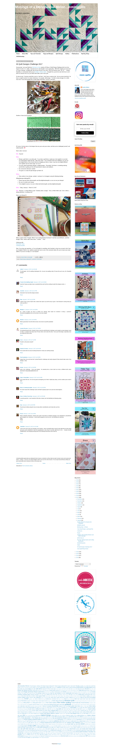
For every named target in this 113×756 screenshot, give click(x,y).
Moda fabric (77, 711)
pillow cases (77, 716)
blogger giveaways (29, 691)
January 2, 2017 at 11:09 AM (40, 282)
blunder (45, 691)
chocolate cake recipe (85, 693)
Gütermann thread (33, 706)
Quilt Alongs (59, 53)
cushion (19, 697)
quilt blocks (34, 259)
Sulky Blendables (65, 728)
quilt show (47, 721)
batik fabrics (39, 688)
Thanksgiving (20, 731)
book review (60, 691)
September (80, 505)
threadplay (70, 731)
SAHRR (83, 724)
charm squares (75, 693)
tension (84, 730)
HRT (35, 707)
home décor (20, 707)
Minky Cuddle (71, 711)
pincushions (85, 716)
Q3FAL (46, 719)
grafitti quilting (62, 704)
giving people (46, 704)
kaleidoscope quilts (91, 707)
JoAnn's (86, 707)
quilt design (39, 259)
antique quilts (48, 687)
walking (85, 734)
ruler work (78, 724)
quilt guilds (93, 719)
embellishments (48, 698)
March (78, 516)
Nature (48, 713)
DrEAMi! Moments (81, 543)
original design (46, 715)
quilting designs (82, 721)
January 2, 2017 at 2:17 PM (31, 290)
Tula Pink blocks (69, 733)
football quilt (43, 702)
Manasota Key (61, 710)
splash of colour (60, 727)
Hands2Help (55, 706)
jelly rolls (82, 707)
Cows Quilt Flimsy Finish (82, 548)
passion (85, 715)
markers (78, 710)
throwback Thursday (87, 731)
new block (68, 713)
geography (41, 704)
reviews (22, 724)
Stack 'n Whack (77, 727)
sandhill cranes (88, 724)
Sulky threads (72, 728)
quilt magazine (23, 721)
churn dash (41, 694)
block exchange (62, 690)
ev (67, 699)
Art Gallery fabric (64, 687)
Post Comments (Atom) (27, 465)
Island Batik (73, 707)
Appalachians (54, 687)
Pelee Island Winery (42, 716)
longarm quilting (91, 709)
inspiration (64, 707)
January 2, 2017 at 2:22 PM (29, 299)
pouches (69, 718)
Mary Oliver (89, 710)
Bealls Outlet (65, 688)
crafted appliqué (38, 695)
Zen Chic (39, 737)
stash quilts (31, 728)
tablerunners (54, 730)
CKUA (45, 694)
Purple (78, 533)
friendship (86, 702)
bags (29, 688)
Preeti (21, 413)
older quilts (20, 715)
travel (37, 733)
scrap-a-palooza (40, 726)
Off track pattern (92, 713)
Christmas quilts (26, 694)
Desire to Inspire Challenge (67, 697)
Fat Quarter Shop (34, 700)
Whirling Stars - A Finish (82, 527)
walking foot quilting (91, 734)
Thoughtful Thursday (54, 731)
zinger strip (44, 737)
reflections (93, 722)
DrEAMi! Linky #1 (81, 525)
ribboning (25, 724)
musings (35, 713)
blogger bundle (20, 691)
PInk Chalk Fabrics (91, 716)
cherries (79, 693)
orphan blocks (54, 715)
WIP (87, 736)
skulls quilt (35, 727)
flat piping (21, 702)
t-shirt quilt (49, 730)
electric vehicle (38, 698)
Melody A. (22, 309)
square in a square (70, 727)
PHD (56, 716)
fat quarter (28, 700)
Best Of (37, 690)
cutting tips (38, 697)
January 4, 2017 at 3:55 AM (39, 396)
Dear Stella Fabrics (52, 697)
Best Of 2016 (42, 690)
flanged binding (82, 700)
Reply (21, 277)
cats (51, 693)
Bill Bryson (47, 690)
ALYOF (19, 687)
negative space (63, 713)
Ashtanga (74, 687)
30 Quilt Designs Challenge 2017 (84, 546)
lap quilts (58, 709)
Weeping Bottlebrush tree (55, 736)
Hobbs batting (92, 706)
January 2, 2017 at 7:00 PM (34, 328)
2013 (77, 557)
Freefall (73, 702)
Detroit (74, 697)
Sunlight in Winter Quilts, (41, 72)
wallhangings (21, 736)
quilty (37, 722)
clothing (48, 694)
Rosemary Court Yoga (62, 724)
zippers (47, 737)
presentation (80, 718)
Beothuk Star (20, 690)
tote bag (34, 733)
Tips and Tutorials (35, 53)
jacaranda (78, 707)
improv (45, 707)
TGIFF (94, 730)
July (78, 508)
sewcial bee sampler (77, 725)
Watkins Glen (37, 736)
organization (37, 715)
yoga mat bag (35, 737)
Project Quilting (28, 719)
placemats (27, 718)
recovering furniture (87, 722)
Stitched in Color (36, 67)
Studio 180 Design (58, 728)
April (78, 514)
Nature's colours (55, 713)
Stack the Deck (91, 727)
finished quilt (62, 700)
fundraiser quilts (92, 702)
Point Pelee (50, 718)
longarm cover (85, 709)
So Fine (49, 727)
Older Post (68, 463)
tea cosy (69, 730)
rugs (74, 724)
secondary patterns (57, 725)
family (24, 700)
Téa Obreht (74, 730)
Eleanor (22, 319)
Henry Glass (77, 706)
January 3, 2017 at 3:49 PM (30, 367)
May (78, 512)
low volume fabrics (28, 710)
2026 (77, 480)
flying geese (36, 702)
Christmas (20, 694)
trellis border (50, 733)
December (79, 499)
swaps (26, 730)
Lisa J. (21, 340)
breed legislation (84, 691)
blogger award (92, 690)
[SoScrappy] (85, 628)
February (79, 518)
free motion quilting (64, 702)
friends (82, 702)
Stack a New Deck (83, 727)
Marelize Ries (66, 710)
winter (84, 736)
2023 (77, 485)
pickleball (67, 716)
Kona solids (42, 709)
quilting (77, 721)
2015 (77, 553)
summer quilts (79, 728)
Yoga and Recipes (48, 53)
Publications (75, 53)
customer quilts (32, 697)
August (79, 506)
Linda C (22, 269)
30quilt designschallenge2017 (26, 259)
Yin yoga (28, 737)
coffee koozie (65, 694)
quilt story (51, 721)
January (79, 520)
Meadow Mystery (24, 711)
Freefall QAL (78, 702)
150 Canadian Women (23, 686)
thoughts (60, 731)
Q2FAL (43, 719)
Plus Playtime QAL (36, 718)
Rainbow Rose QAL (62, 722)
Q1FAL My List (80, 538)
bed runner (82, 688)
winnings (81, 736)
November (79, 501)
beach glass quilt (59, 688)
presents (85, 718)
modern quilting (83, 711)
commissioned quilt (88, 694)
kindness (33, 709)
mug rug (24, 713)
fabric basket (80, 698)
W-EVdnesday (20, 56)
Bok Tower (49, 691)
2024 (77, 483)
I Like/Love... (80, 531)
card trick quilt (34, 693)
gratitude (68, 704)
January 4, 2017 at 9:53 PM (29, 405)
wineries (75, 736)
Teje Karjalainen (24, 357)
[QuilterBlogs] (81, 659)
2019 (77, 493)
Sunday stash (85, 728)
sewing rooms (92, 725)
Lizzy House (73, 709)
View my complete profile (80, 98)
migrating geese (45, 711)
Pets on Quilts (51, 716)
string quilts (47, 728)
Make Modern (48, 710)
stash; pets (36, 728)
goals (57, 704)
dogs (81, 697)
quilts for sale (33, 722)
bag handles (20, 688)
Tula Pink (64, 733)
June (78, 510)
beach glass (53, 688)
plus (31, 718)
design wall (59, 697)
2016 (77, 551)
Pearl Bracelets (35, 716)
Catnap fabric (47, 693)
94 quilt (77, 686)
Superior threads (21, 730)
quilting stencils (25, 722)
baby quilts (89, 687)
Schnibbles (93, 724)
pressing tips (89, 718)
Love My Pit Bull (21, 710)
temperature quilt (79, 730)
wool (89, 736)
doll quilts (85, 697)
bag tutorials (25, 688)
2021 (77, 489)
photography (59, 716)
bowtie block (69, 691)
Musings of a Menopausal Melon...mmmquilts (50, 7)
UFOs (28, 734)
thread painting (65, 731)
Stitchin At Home (24, 348)
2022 (77, 487)
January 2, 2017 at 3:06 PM (30, 319)
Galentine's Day (26, 704)
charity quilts (68, 693)
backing (93, 687)
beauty (74, 688)
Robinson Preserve (38, 724)
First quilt (76, 700)
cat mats (39, 693)
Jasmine (22, 290)
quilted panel (73, 721)
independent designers (56, 707)
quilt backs (69, 719)
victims (38, 734)
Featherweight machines (43, 700)
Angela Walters (43, 687)
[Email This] (35, 257)
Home (18, 53)
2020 (77, 491)
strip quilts (52, 728)
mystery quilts (43, 713)
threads (74, 731)
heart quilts (71, 706)
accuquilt (81, 685)
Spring (64, 727)
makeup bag (54, 710)
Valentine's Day (33, 734)
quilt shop (43, 721)
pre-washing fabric (74, 718)
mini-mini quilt (63, 711)
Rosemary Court (55, 724)
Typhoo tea (24, 734)
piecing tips (71, 716)
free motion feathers (51, 702)
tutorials (20, 734)
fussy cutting (20, 704)
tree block (41, 733)
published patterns (37, 719)
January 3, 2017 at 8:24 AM (35, 348)
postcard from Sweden (62, 718)
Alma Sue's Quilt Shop (90, 685)
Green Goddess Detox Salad (77, 704)
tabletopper (59, 730)
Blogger (59, 743)
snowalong (45, 727)
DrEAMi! (26, 699)
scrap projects (24, 726)
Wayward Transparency (45, 736)
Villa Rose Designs (44, 734)
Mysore (38, 713)
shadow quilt (20, 727)
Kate (21, 405)
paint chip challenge (62, 715)
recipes (81, 722)
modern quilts (89, 712)
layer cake (64, 709)
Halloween (44, 706)
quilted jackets (68, 721)
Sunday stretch (92, 728)
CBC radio (54, 693)
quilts (29, 722)
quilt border (84, 719)
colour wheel (75, 694)
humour (38, 707)
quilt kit (19, 721)
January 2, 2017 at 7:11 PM (30, 340)
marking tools (83, 710)
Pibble (63, 716)
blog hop (81, 690)
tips (22, 733)
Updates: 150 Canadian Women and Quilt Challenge (85, 535)
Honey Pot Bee (26, 707)
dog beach (78, 697)
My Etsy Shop (85, 53)
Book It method (55, 691)
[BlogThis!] (37, 257)
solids (52, 727)
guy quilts (39, 706)
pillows (81, 716)
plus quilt (43, 718)
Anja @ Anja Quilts (24, 377)
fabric (76, 699)
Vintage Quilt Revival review (53, 734)
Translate (86, 566)
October (79, 503)
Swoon (45, 730)
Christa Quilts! (92, 693)
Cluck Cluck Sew (53, 694)
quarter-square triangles (52, 719)
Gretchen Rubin (86, 704)
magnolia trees (42, 710)
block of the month (69, 690)
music (32, 713)
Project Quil (21, 719)
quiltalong (56, 721)
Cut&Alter (22, 426)
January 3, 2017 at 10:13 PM (35, 377)
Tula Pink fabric (76, 733)
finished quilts (70, 700)
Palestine (75, 715)
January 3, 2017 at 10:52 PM (39, 387)
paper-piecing (80, 715)
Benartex (87, 688)
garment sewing (36, 704)
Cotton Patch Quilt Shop (26, 695)
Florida (31, 702)
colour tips (70, 694)
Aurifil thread (79, 687)
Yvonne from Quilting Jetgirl (26, 282)
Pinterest (19, 718)
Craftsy (43, 696)
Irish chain (68, 707)
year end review (22, 737)
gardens (30, 704)
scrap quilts (32, 726)
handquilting (49, 706)
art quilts (70, 687)
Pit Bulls (23, 718)
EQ (57, 698)
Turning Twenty (83, 733)
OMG (23, 715)
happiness (61, 706)
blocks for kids (76, 690)
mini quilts (51, 712)
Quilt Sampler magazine (36, 721)
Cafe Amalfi (89, 691)
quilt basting (74, 719)
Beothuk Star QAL (28, 690)
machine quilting (35, 710)
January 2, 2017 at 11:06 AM (30, 269)
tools (31, 733)
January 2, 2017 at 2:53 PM (31, 309)
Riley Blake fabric (31, 724)
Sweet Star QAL (40, 730)
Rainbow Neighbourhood (46, 722)
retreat (19, 724)
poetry (46, 718)
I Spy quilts (42, 707)
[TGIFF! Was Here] (85, 674)
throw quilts (79, 731)
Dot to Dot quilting (91, 697)
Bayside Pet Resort (47, 688)
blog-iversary (86, 690)
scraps (47, 726)
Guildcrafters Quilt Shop (25, 706)
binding (50, 690)
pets (47, 716)
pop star (54, 718)
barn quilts (33, 688)
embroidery (54, 698)
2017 (77, 497)
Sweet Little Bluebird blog (32, 730)
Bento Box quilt (92, 688)
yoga (31, 737)
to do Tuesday (27, 733)
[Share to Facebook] (40, 257)
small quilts (39, 727)
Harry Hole (65, 706)
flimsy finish (27, 702)
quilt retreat (29, 721)
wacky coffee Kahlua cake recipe (77, 734)
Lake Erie (49, 709)
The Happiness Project (27, 731)
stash (27, 728)
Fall (22, 700)
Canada (93, 691)
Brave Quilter (77, 691)
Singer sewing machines (28, 727)
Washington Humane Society (29, 736)
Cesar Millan (63, 693)
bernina (34, 690)
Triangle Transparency (57, 733)
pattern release (91, 715)
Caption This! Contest (27, 693)
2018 (77, 495)
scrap (19, 725)
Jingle (78, 544)
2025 (77, 482)
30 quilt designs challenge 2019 (36, 685)
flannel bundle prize (89, 700)
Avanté (84, 687)
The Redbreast (40, 731)
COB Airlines (59, 694)
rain (39, 722)
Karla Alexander (21, 709)
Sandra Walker (85, 87)
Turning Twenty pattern (90, 733)
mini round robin (57, 711)
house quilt (31, 707)
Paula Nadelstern (27, 716)
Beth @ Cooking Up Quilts (26, 387)
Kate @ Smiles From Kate (26, 396)
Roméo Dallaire (48, 724)
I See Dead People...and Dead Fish (85, 529)
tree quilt (45, 733)
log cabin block (79, 709)
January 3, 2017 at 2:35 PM (34, 357)
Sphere (55, 727)
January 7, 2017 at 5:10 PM (29, 413)
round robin (70, 724)
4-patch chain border (71, 685)
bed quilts (78, 688)
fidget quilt (50, 700)
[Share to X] (39, 257)
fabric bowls (85, 698)
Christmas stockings (34, 694)
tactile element (64, 730)
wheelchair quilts (64, 736)
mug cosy (20, 713)
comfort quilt (81, 694)
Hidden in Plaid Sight (84, 706)
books (64, 691)
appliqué (59, 687)
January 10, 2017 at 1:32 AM (31, 426)
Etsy (65, 699)
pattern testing (21, 716)
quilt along (60, 719)
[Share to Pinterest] (42, 257)
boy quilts (73, 691)
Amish (34, 687)
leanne (21, 367)
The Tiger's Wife (46, 731)
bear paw (70, 688)
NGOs (80, 713)
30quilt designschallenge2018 (61, 685)
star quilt (23, 728)
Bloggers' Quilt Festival (39, 691)
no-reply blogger (85, 713)
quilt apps (65, 719)
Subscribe (85, 133)
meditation (30, 711)
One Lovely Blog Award (30, 715)
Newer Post (19, 463)
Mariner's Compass (73, 710)
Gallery (67, 53)
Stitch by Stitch (42, 728)
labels (46, 709)
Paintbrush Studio (69, 715)
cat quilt (43, 693)
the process (34, 731)
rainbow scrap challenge (73, 722)
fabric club (91, 698)
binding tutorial (55, 690)
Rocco (44, 724)
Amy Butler (38, 687)
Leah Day (68, 709)
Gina (21, 299)
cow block (33, 695)
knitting (37, 709)
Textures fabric (89, 730)
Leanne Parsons (24, 328)
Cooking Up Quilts (20, 245)
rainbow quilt (55, 722)
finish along (55, 700)
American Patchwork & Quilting (27, 687)
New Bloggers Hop (74, 713)
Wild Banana (70, 736)
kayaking (25, 709)
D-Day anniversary (44, 697)
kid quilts (29, 709)
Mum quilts (28, 713)
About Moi (25, 53)
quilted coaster (62, 721)
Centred (59, 693)
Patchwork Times (20, 244)
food (40, 702)
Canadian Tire (20, 693)
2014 (77, 555)
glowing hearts (52, 704)
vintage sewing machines (65, 734)
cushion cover (25, 697)
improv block (49, 707)
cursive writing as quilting (84, 695)
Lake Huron (54, 709)
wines (78, 736)
